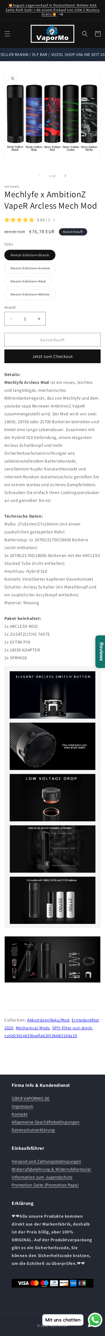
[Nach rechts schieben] (65, 175)
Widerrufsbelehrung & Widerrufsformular (51, 1169)
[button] (7, 33)
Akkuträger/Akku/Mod (48, 1020)
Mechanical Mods (33, 1028)
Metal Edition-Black (32, 256)
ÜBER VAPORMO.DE (31, 1098)
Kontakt (19, 1114)
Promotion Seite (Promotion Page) (45, 1185)
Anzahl (9, 307)
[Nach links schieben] (39, 175)
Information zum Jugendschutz (42, 1177)
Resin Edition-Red (31, 282)
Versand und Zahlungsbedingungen (46, 1161)
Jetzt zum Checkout (52, 356)
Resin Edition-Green (33, 269)
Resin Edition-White (33, 295)
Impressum (22, 1106)
